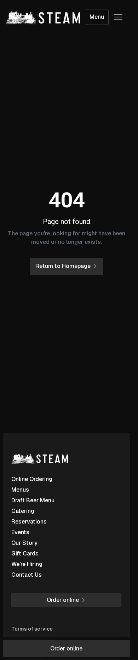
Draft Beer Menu (32, 500)
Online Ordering (31, 479)
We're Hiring (26, 564)
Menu (97, 17)
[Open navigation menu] (118, 17)
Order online (66, 648)
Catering (22, 511)
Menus (20, 489)
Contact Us (26, 574)
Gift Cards (25, 553)
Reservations (29, 521)
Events (20, 532)
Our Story (24, 543)
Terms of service (32, 629)
